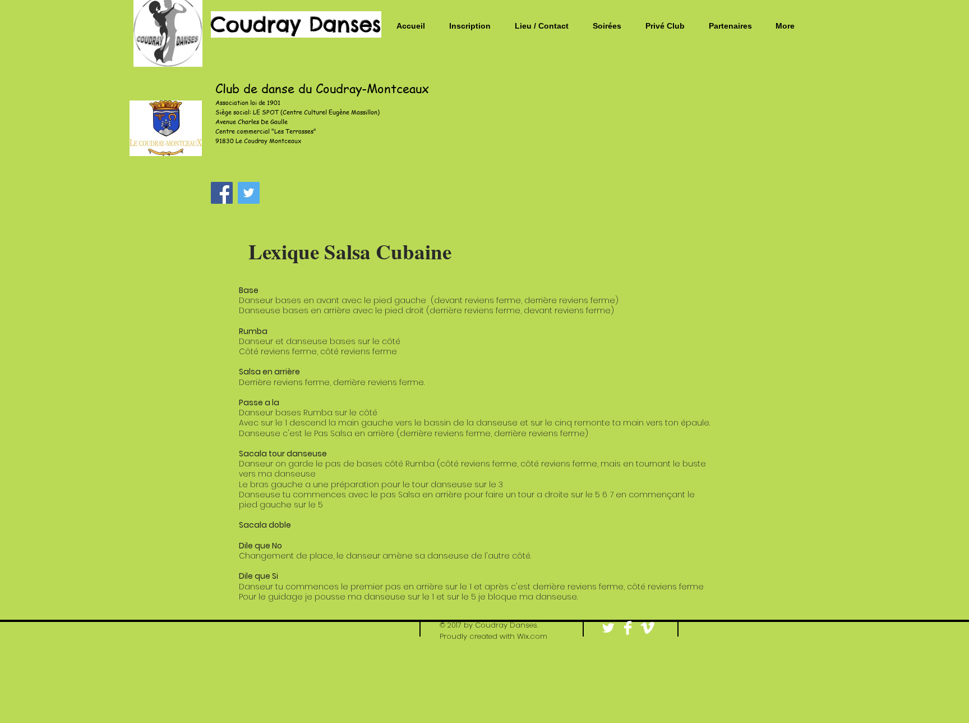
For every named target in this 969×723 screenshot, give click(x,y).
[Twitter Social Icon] (249, 193)
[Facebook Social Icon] (222, 193)
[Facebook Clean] (628, 628)
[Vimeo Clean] (647, 628)
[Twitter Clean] (608, 628)
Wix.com (532, 636)
